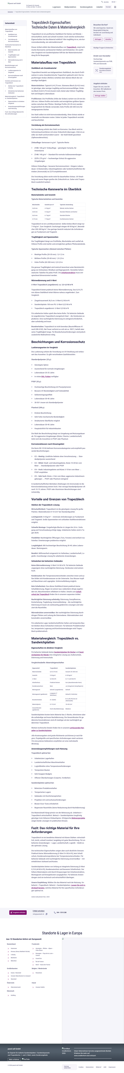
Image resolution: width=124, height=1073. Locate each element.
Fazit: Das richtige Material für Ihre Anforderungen (14, 113)
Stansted (13, 979)
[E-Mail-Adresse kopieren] (46, 914)
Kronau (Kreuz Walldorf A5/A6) (20, 951)
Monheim (14, 957)
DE (114, 2)
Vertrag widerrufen (67, 1067)
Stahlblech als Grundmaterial (12, 35)
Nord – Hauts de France (43, 964)
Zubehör (99, 7)
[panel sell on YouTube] (28, 1059)
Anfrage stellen (100, 96)
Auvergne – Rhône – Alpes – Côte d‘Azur (44, 949)
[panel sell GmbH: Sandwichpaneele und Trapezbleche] (16, 4)
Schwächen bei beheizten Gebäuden (16, 92)
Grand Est (39, 958)
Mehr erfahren (14, 1059)
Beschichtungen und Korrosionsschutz (11, 66)
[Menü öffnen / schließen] (115, 7)
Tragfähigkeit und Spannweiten (13, 56)
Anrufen (106, 2)
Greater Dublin (40, 987)
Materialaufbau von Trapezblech (11, 30)
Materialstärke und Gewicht (14, 51)
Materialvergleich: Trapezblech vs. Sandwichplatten (14, 97)
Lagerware (57, 7)
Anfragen (98, 39)
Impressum (112, 1067)
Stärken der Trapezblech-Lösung (16, 87)
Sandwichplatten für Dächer (65, 652)
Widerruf (98, 1067)
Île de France (40, 961)
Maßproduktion (70, 7)
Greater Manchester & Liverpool (21, 976)
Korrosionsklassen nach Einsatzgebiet (15, 76)
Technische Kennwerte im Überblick (13, 46)
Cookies (81, 1067)
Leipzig (13, 954)
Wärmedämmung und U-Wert (15, 61)
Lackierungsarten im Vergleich (14, 71)
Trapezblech (71, 47)
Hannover (14, 948)
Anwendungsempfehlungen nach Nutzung (16, 107)
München (14, 961)
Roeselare (39, 973)
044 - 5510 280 (61, 912)
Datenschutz (90, 1067)
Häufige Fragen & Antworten (103, 48)
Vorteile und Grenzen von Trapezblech (13, 82)
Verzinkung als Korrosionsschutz (13, 40)
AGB (105, 1067)
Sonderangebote (86, 7)
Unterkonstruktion (68, 273)
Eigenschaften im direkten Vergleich (16, 102)
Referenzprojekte (78, 818)
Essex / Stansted (16, 973)
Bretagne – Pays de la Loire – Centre (45, 954)
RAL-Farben (46, 376)
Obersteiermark (16, 987)
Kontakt (108, 7)
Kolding (13, 995)
